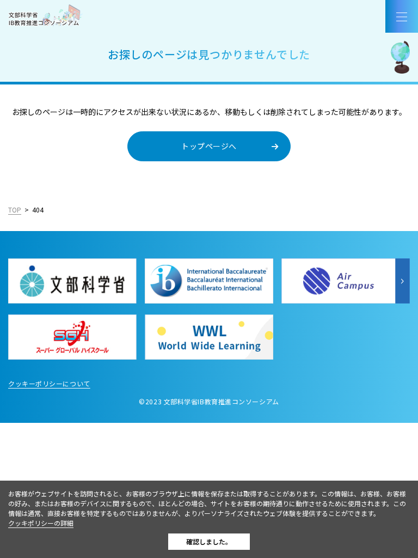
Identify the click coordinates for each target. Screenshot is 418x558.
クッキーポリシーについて (49, 383)
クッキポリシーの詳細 (40, 522)
